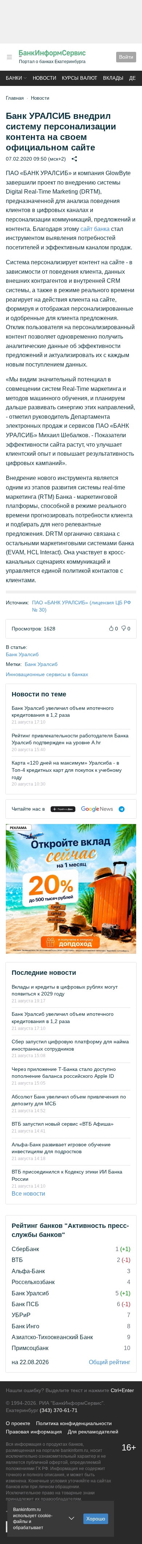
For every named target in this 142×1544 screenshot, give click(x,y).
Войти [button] (126, 57)
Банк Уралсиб (22, 654)
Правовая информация (34, 1432)
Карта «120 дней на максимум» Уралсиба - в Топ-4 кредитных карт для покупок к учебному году (67, 770)
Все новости (28, 1194)
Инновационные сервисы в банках (47, 674)
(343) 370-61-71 (59, 1410)
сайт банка (95, 229)
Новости (44, 78)
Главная (15, 98)
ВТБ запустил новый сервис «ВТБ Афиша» (63, 1124)
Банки (14, 78)
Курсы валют (79, 78)
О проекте (18, 1423)
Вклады (113, 78)
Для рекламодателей (93, 1432)
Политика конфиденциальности (74, 1423)
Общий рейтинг (109, 1362)
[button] (9, 57)
